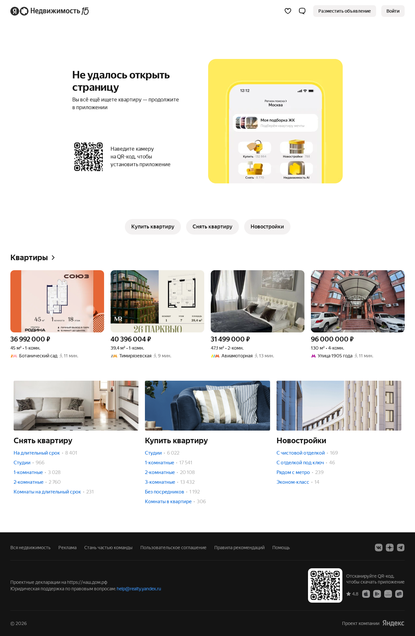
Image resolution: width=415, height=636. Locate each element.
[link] (393, 11)
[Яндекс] (393, 623)
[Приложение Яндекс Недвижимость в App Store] (366, 593)
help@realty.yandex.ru (139, 588)
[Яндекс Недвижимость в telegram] (401, 547)
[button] (302, 11)
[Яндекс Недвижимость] (50, 11)
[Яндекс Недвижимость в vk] (379, 547)
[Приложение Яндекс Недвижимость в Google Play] (377, 593)
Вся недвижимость (30, 547)
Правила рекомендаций (239, 547)
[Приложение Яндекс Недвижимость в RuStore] (399, 593)
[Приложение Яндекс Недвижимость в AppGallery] (388, 593)
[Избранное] (288, 11)
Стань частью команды (108, 547)
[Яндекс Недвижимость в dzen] (390, 547)
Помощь (281, 547)
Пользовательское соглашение (173, 547)
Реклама (67, 547)
